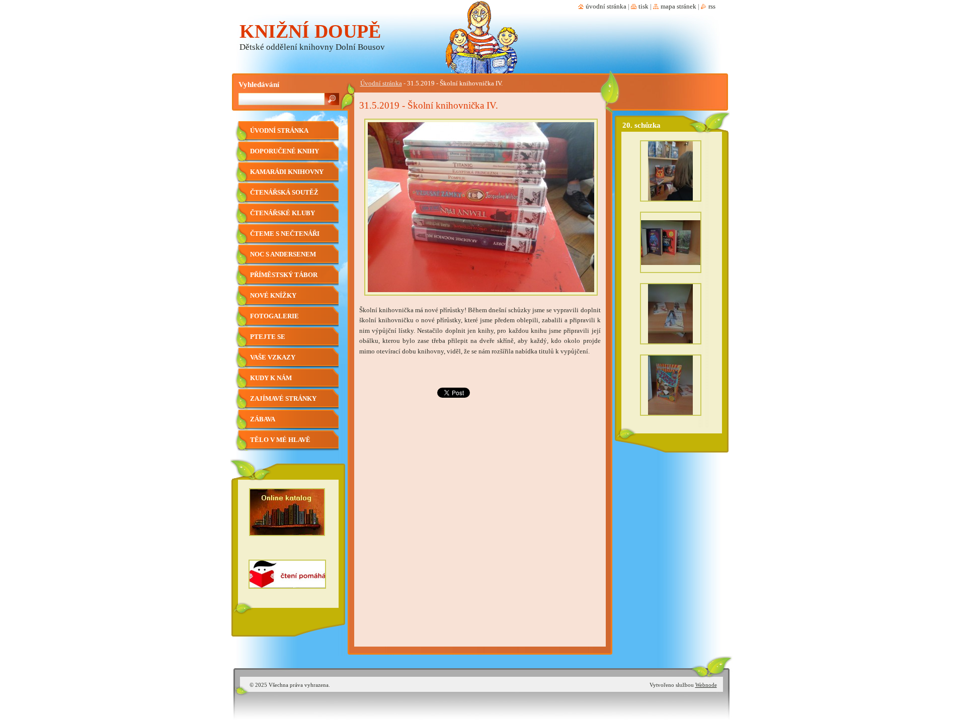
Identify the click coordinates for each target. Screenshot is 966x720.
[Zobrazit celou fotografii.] (670, 173)
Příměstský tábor (283, 275)
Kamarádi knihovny (287, 171)
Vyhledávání (258, 84)
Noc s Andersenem (283, 254)
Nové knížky (273, 295)
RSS (711, 6)
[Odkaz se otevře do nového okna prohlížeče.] (481, 298)
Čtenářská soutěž (284, 192)
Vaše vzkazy (272, 357)
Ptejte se (267, 336)
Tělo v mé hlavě (280, 439)
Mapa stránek (678, 6)
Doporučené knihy (284, 151)
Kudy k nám (271, 378)
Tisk (643, 6)
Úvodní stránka (381, 83)
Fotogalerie (274, 316)
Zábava (262, 419)
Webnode (706, 685)
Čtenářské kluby (282, 213)
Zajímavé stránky (283, 398)
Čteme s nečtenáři (284, 233)
